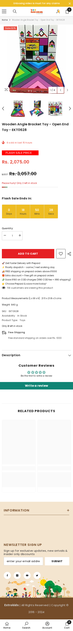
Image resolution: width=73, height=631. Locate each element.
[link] (18, 468)
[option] (36, 59)
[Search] (15, 11)
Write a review (36, 386)
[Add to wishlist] (61, 253)
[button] (60, 90)
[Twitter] (37, 575)
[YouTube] (27, 575)
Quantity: (7, 228)
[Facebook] (7, 575)
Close (69, 3)
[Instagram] (17, 575)
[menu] (4, 11)
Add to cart (28, 254)
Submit (57, 561)
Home (5, 20)
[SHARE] (68, 253)
